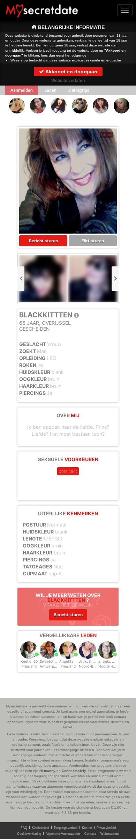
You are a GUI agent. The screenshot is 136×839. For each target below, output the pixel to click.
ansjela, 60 (107, 661)
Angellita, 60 (69, 661)
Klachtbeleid (40, 828)
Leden (50, 90)
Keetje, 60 (29, 661)
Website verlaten (68, 80)
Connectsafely (74, 771)
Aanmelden (21, 90)
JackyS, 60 (88, 661)
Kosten (87, 828)
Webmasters (109, 834)
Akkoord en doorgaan (70, 71)
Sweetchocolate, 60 (56, 661)
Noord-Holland (110, 666)
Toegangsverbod (65, 828)
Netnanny (47, 771)
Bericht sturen (43, 240)
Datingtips (78, 90)
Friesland (29, 666)
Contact (90, 834)
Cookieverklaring (29, 834)
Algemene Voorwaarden (63, 834)
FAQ (24, 828)
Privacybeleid (106, 828)
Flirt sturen (93, 240)
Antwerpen (49, 666)
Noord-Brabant (92, 666)
